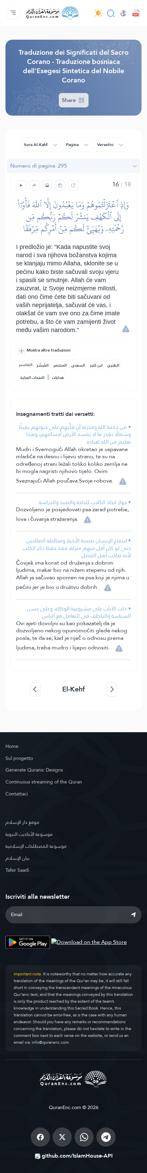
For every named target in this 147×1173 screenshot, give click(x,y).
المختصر (60, 365)
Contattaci (16, 793)
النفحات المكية (32, 377)
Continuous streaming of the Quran (43, 781)
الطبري (113, 365)
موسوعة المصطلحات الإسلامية (36, 846)
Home (11, 746)
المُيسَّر (43, 365)
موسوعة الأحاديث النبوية (29, 834)
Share (69, 100)
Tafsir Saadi (17, 870)
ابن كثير (96, 365)
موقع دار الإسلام (22, 822)
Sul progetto (19, 758)
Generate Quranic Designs (34, 769)
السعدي (78, 365)
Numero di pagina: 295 (38, 166)
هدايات (58, 377)
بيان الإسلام (17, 858)
